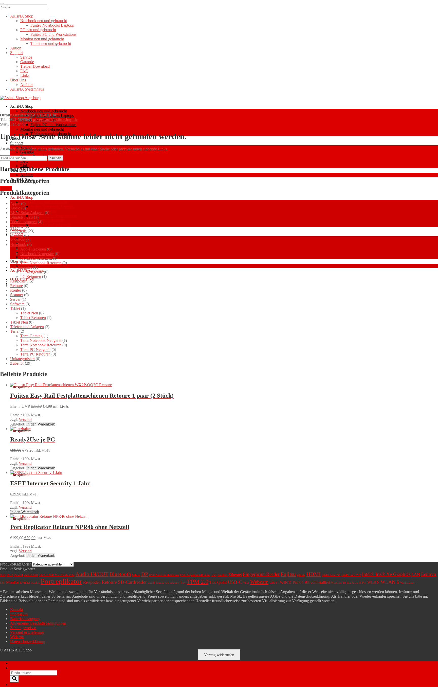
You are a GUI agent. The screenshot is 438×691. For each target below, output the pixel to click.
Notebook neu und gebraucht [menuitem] (43, 21)
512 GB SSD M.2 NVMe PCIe (57, 575)
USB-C (235, 582)
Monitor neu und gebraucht (42, 129)
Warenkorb (20, 684)
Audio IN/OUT (92, 574)
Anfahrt (26, 175)
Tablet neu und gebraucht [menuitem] (50, 43)
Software (17, 304)
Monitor (12, 582)
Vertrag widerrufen (219, 654)
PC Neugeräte (31, 272)
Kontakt (16, 609)
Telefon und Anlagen (27, 327)
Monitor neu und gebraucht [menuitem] (42, 39)
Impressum (19, 614)
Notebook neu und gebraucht (43, 111)
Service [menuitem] (26, 57)
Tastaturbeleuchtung (167, 582)
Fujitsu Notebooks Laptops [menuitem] (52, 25)
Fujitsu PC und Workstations (53, 124)
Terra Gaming (31, 336)
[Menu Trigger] (2, 3)
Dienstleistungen (23, 222)
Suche (15, 668)
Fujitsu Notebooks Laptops (52, 206)
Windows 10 (338, 582)
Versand (25, 419)
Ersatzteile (18, 231)
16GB (9, 575)
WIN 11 (274, 582)
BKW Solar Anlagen (27, 212)
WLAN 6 (390, 582)
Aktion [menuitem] (15, 48)
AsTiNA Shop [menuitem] (21, 16)
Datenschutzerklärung (27, 641)
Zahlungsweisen (23, 628)
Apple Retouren (33, 249)
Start (3, 124)
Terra (14, 331)
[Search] (14, 679)
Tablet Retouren (33, 317)
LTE (2, 582)
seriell (151, 582)
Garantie (27, 152)
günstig (301, 575)
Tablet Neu (29, 313)
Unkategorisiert (22, 359)
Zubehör (17, 363)
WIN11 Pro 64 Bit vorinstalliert (305, 582)
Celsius (136, 575)
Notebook (18, 244)
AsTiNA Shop (21, 106)
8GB (2, 575)
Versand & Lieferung (27, 632)
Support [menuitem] (16, 52)
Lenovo (428, 574)
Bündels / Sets (21, 217)
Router (15, 290)
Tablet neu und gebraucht (50, 225)
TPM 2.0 (197, 581)
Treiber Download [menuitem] (35, 66)
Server (15, 299)
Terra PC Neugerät (35, 349)
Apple (15, 203)
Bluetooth (120, 574)
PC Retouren (30, 276)
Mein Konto (20, 663)
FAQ (24, 161)
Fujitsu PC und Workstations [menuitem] (53, 34)
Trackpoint (218, 582)
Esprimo (222, 575)
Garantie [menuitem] (27, 62)
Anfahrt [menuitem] (26, 84)
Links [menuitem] (24, 75)
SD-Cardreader (132, 582)
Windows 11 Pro (356, 582)
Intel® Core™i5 (331, 575)
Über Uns (18, 261)
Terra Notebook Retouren (40, 263)
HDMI (313, 574)
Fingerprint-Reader (261, 574)
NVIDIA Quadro (30, 582)
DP (144, 574)
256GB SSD (31, 575)
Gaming (16, 235)
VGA (246, 582)
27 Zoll (18, 575)
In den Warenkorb (40, 424)
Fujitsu (288, 574)
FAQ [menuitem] (24, 71)
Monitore (17, 240)
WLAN (373, 582)
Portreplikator (61, 581)
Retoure (16, 286)
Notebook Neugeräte (37, 254)
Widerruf (17, 637)
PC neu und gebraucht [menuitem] (38, 30)
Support (16, 143)
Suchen (55, 158)
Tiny (183, 582)
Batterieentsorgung (25, 618)
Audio (15, 208)
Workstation (407, 582)
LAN (415, 574)
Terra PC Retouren (35, 354)
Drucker (16, 226)
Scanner (16, 295)
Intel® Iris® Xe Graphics (386, 574)
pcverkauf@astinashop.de (55, 119)
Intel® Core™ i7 (351, 575)
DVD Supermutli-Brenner (195, 575)
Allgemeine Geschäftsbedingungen (38, 623)
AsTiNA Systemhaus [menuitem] (27, 89)
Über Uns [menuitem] (18, 80)
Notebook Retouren (36, 258)
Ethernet (235, 574)
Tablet (15, 308)
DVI (213, 575)
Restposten (19, 281)
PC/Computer (21, 267)
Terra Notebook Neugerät (40, 340)
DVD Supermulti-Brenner (164, 575)
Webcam (259, 582)
